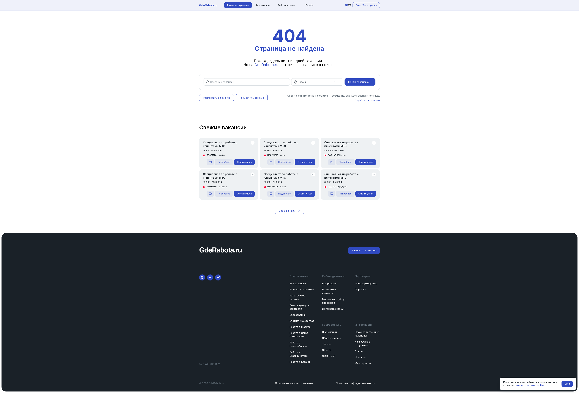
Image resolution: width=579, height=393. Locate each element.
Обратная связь (331, 338)
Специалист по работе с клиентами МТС (220, 144)
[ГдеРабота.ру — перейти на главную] (208, 5)
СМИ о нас (328, 356)
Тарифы (309, 5)
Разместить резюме (302, 289)
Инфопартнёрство (366, 283)
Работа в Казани (300, 361)
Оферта (326, 350)
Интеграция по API (333, 308)
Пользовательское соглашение (294, 383)
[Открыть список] (286, 82)
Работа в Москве (300, 326)
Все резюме (329, 283)
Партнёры (361, 289)
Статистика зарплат (302, 320)
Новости (360, 357)
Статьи (359, 351)
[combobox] (244, 82)
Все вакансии (263, 5)
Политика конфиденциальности (355, 383)
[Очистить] (281, 82)
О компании (329, 332)
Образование (297, 314)
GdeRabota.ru (266, 65)
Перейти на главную (367, 100)
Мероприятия (363, 363)
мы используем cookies (530, 385)
